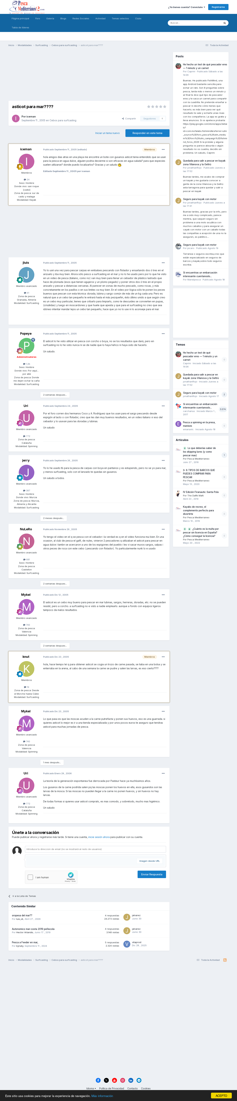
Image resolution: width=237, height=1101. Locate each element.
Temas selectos (120, 18)
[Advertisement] (89, 76)
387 (27, 490)
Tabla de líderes (20, 27)
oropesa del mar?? (22, 915)
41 (27, 292)
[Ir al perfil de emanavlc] (178, 424)
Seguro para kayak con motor (200, 199)
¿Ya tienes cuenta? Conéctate (186, 7)
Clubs (138, 18)
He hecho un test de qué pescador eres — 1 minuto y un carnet (200, 356)
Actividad (100, 18)
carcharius (189, 411)
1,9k (27, 363)
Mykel (26, 594)
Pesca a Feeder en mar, (25, 942)
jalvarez (136, 915)
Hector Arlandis (24, 932)
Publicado (207, 248)
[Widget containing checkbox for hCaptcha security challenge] (51, 877)
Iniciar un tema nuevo (107, 133)
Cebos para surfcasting (63, 120)
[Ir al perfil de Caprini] (178, 66)
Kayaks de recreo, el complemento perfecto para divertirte (198, 510)
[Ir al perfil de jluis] (26, 275)
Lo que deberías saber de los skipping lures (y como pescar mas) (199, 452)
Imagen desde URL (149, 860)
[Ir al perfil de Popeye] (26, 346)
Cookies (146, 1088)
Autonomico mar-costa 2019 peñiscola (33, 929)
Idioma (90, 1088)
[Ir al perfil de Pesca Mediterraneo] (178, 450)
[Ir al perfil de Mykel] (26, 607)
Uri (26, 406)
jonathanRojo (194, 167)
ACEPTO (221, 1095)
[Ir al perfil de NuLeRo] (26, 541)
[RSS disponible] (224, 960)
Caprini (191, 71)
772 (27, 436)
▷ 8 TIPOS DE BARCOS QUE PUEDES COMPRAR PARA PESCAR (199, 474)
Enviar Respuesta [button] (151, 874)
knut (26, 656)
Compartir (130, 118)
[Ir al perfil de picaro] (178, 246)
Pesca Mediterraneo (198, 458)
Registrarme (218, 7)
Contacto (132, 1088)
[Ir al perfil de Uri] (26, 418)
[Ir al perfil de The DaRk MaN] (178, 494)
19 (27, 687)
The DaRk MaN (195, 495)
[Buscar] (224, 23)
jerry (26, 460)
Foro (37, 18)
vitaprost (136, 942)
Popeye (26, 333)
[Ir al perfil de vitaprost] (126, 944)
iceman (31, 116)
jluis (26, 262)
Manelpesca (194, 279)
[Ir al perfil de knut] (26, 669)
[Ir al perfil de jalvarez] (126, 917)
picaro (190, 248)
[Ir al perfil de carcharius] (178, 406)
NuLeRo (26, 529)
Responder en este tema (147, 133)
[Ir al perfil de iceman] (16, 118)
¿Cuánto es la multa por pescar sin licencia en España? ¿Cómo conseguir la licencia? (201, 532)
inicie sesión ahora (99, 837)
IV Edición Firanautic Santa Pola (201, 492)
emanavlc (188, 429)
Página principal (20, 18)
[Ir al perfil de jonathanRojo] (178, 162)
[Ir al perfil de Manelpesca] (178, 274)
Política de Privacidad (111, 1088)
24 (27, 179)
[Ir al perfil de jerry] (26, 472)
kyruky (19, 945)
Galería (50, 18)
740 (27, 624)
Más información (102, 1096)
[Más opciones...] (163, 150)
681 (28, 559)
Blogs (63, 18)
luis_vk (19, 919)
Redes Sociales (81, 18)
